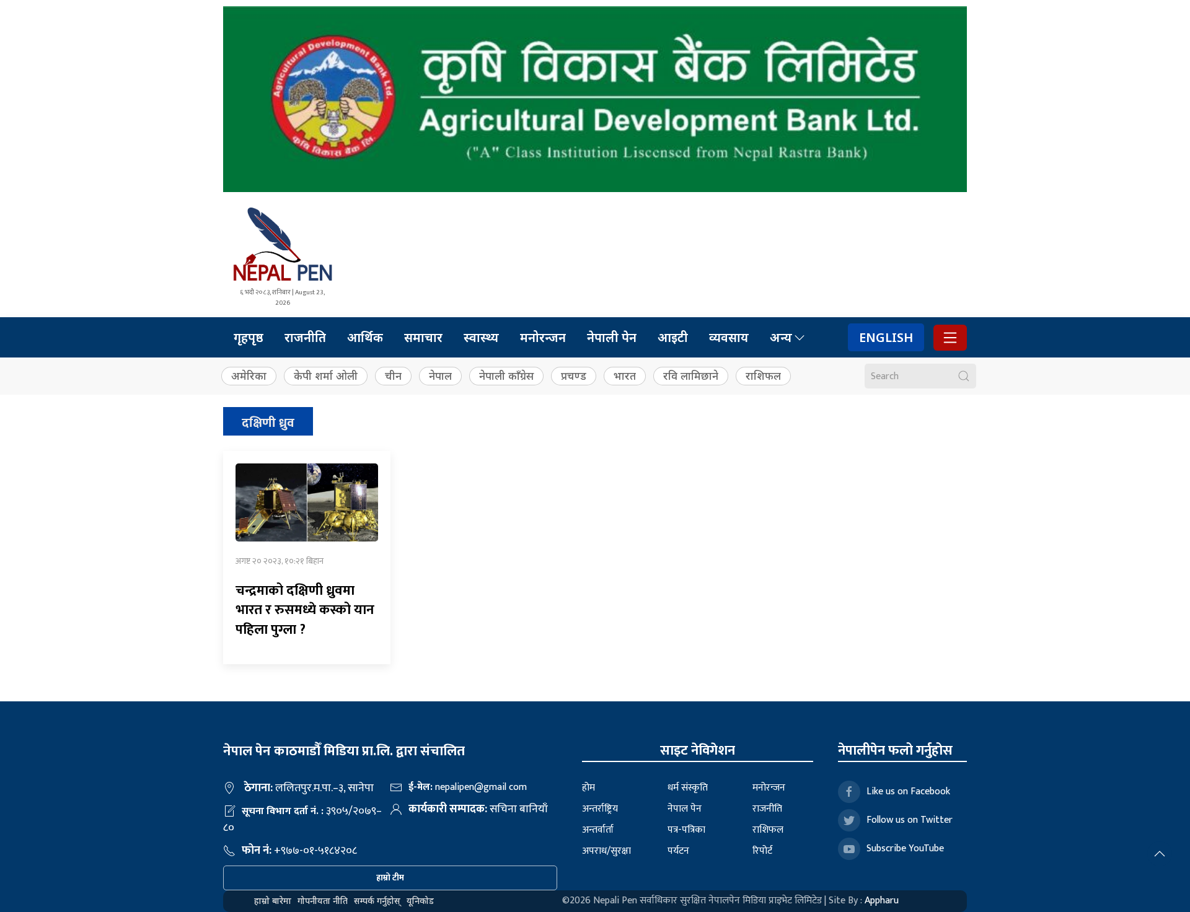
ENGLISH (886, 337)
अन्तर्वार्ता (598, 830)
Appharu (882, 900)
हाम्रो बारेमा (272, 900)
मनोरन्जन (543, 337)
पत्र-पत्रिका (686, 830)
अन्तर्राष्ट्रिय (600, 808)
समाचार (423, 337)
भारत (625, 375)
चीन (393, 375)
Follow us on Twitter (909, 820)
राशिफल (763, 375)
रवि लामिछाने (690, 375)
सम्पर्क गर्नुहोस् (377, 900)
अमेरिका (249, 375)
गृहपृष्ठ (248, 337)
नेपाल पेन (685, 808)
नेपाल (440, 375)
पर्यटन (678, 851)
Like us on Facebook (908, 791)
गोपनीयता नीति (323, 900)
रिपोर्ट (762, 851)
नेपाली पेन (612, 337)
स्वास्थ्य (481, 337)
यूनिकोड (420, 900)
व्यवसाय (729, 337)
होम (588, 787)
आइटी (673, 337)
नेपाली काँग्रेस (506, 375)
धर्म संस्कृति (688, 787)
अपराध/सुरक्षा (606, 851)
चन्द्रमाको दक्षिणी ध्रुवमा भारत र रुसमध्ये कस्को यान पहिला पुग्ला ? (305, 610)
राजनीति (305, 337)
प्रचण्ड (573, 375)
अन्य (781, 337)
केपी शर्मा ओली (326, 375)
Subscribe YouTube (905, 848)
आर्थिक (365, 337)
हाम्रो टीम (390, 877)
